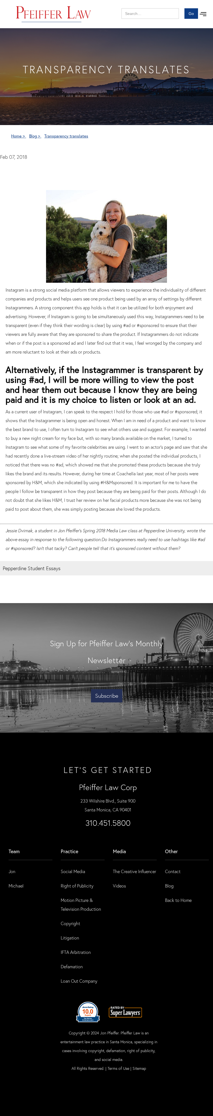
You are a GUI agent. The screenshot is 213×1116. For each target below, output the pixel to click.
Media (119, 851)
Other (171, 851)
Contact (173, 871)
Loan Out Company (79, 981)
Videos (119, 886)
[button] (203, 14)
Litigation (70, 938)
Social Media (73, 871)
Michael (16, 886)
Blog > (35, 136)
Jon (12, 871)
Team (14, 851)
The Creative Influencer (134, 871)
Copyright (70, 923)
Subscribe (106, 695)
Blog (169, 886)
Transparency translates (66, 136)
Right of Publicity (77, 886)
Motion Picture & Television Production (81, 904)
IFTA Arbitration (76, 952)
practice (69, 851)
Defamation (72, 966)
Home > (18, 136)
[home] (53, 14)
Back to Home (178, 900)
